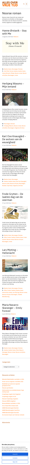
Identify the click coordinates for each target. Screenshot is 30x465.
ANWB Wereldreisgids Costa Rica (11, 410)
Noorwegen (15, 69)
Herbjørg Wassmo (8, 125)
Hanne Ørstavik (6, 73)
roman (16, 75)
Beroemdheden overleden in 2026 (11, 403)
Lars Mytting (16, 292)
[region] (15, 453)
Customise (15, 458)
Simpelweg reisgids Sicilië (9, 396)
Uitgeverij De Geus (19, 128)
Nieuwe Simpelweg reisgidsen (10, 398)
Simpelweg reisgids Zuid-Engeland (11, 394)
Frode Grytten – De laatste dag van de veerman (12, 196)
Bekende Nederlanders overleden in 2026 (13, 379)
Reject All (15, 461)
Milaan (12, 73)
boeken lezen (21, 71)
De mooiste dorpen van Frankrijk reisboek (13, 414)
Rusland (4, 185)
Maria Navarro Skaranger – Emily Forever (12, 307)
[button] (24, 4)
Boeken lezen (7, 69)
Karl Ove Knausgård (21, 181)
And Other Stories (8, 71)
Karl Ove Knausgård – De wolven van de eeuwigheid (14, 139)
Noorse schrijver (14, 183)
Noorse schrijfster (20, 352)
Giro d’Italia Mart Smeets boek (10, 405)
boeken (16, 71)
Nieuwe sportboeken (7, 388)
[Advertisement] (15, 440)
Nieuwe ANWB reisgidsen (9, 401)
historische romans (7, 292)
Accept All (15, 454)
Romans (20, 69)
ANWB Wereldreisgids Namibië (10, 408)
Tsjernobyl (9, 185)
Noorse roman (18, 73)
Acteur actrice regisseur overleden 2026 (12, 381)
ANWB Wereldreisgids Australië (10, 412)
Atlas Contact (7, 237)
